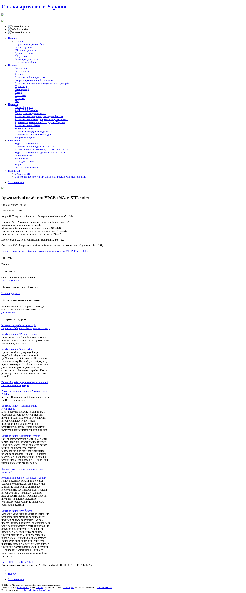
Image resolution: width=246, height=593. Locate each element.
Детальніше (8, 312)
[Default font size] (18, 29)
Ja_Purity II (68, 587)
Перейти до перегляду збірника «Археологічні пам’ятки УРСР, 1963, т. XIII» (45, 251)
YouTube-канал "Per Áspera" (17, 510)
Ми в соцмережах (11, 280)
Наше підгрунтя (10, 293)
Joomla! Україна (104, 587)
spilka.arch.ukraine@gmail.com (36, 590)
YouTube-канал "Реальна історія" (20, 334)
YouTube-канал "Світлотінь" (17, 349)
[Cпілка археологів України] (2, 14)
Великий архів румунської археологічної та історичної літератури (24, 384)
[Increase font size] (18, 26)
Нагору (12, 573)
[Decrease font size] (19, 32)
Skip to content (16, 182)
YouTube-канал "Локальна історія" (20, 435)
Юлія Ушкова (23, 587)
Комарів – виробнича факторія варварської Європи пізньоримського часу (25, 327)
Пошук (5, 264)
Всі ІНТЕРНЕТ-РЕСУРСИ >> (18, 562)
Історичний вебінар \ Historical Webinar (23, 477)
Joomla (39, 587)
